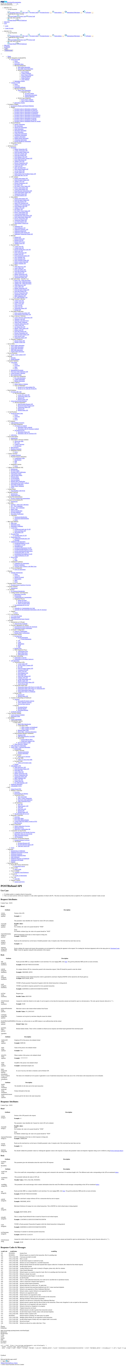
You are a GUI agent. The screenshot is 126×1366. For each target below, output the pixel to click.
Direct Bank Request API (21, 169)
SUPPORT (7, 47)
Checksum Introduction (20, 517)
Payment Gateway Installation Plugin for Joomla (27, 121)
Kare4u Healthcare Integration (22, 141)
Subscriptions (59, 12)
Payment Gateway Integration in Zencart (25, 118)
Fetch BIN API (22, 674)
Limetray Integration (19, 136)
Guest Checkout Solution (18, 715)
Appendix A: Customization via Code (24, 608)
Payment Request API (24, 843)
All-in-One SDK (15, 59)
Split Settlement (15, 857)
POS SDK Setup (19, 818)
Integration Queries (19, 81)
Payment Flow (15, 534)
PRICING (7, 22)
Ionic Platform (25, 72)
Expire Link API (18, 254)
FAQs (16, 144)
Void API (20, 807)
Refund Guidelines (19, 565)
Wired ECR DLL (19, 827)
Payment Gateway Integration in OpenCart (26, 110)
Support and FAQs (19, 881)
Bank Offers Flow (23, 653)
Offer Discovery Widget (20, 744)
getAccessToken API (20, 531)
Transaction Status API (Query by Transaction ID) (31, 688)
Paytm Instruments (23, 637)
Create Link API (18, 246)
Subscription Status (16, 473)
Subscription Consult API (21, 223)
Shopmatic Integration (20, 130)
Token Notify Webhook (20, 322)
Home (9, 56)
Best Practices (15, 447)
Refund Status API (19, 238)
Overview (17, 62)
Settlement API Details (17, 860)
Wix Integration (18, 126)
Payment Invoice (45, 12)
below (116, 1172)
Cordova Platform (26, 73)
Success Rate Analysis (24, 704)
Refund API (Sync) (19, 242)
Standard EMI (21, 735)
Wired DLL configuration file (22, 829)
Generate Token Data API (21, 323)
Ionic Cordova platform (27, 101)
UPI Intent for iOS (19, 430)
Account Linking (29, 93)
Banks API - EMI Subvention (22, 280)
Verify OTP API (22, 671)
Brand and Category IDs (28, 741)
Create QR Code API (23, 395)
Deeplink (16, 540)
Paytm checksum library (116, 1150)
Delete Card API (18, 330)
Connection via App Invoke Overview (24, 832)
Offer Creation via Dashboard (29, 727)
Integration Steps (18, 64)
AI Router (89, 12)
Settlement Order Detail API (22, 232)
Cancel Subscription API (21, 189)
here (66, 961)
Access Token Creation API (25, 665)
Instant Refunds (15, 359)
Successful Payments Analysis (26, 701)
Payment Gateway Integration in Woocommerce (27, 115)
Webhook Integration (16, 784)
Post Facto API (22, 809)
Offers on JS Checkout (24, 756)
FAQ (5, 23)
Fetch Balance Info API (20, 157)
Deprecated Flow (15, 495)
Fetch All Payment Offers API (26, 682)
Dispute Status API (19, 341)
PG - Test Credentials (17, 506)
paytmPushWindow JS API (21, 543)
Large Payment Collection (18, 373)
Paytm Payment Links (17, 413)
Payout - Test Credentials (18, 507)
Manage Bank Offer (23, 730)
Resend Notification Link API (22, 249)
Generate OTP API (23, 670)
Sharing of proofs (19, 577)
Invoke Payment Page (24, 602)
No (8, 1361)
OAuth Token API (19, 172)
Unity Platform (25, 79)
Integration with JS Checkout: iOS (27, 433)
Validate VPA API (19, 161)
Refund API (17, 237)
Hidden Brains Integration (21, 138)
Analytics (17, 699)
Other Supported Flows (24, 801)
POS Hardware (22, 20)
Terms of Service (5, 1363)
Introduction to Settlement (18, 851)
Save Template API (19, 257)
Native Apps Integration (24, 90)
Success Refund (15, 480)
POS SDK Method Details (21, 820)
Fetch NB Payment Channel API (23, 158)
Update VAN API (19, 302)
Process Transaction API (21, 163)
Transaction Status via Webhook (26, 691)
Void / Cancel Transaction (25, 798)
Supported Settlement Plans (18, 855)
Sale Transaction (22, 796)
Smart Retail (12, 20)
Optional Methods (29, 96)
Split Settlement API (19, 228)
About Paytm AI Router (20, 623)
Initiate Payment (22, 600)
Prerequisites (17, 579)
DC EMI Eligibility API (20, 297)
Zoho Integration (18, 129)
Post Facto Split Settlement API (19, 371)
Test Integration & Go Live (21, 605)
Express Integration (23, 753)
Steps (15, 367)
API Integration (15, 660)
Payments (13, 147)
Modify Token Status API (21, 328)
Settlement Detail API (20, 231)
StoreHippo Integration (20, 135)
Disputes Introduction (17, 572)
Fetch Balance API (23, 673)
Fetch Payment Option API (21, 152)
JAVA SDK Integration (17, 347)
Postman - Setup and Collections (20, 504)
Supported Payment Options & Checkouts (25, 626)
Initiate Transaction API (20, 149)
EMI (15, 461)
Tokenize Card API (19, 319)
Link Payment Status (16, 475)
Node (15, 560)
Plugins (16, 764)
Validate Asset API (19, 243)
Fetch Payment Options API (25, 668)
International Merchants (74, 12)
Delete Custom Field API (21, 262)
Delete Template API (20, 263)
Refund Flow (18, 648)
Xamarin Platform (26, 76)
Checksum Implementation (21, 518)
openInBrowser (18, 546)
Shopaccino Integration (20, 127)
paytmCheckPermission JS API (22, 548)
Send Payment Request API (25, 404)
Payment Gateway (15, 12)
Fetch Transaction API (20, 252)
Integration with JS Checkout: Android (28, 429)
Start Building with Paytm (18, 490)
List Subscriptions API (20, 195)
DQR (19, 645)
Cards (19, 642)
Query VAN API (19, 303)
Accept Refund (15, 478)
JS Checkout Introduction (18, 591)
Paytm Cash (22, 16)
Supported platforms (19, 87)
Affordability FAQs (16, 786)
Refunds (13, 358)
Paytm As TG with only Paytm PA (27, 388)
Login (6, 26)
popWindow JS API (19, 545)
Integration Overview (20, 594)
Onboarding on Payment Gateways (23, 659)
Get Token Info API (19, 327)
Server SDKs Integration (17, 345)
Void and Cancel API (23, 846)
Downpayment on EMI (24, 742)
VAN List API (18, 305)
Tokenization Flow (23, 651)
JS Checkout (17, 446)
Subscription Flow (23, 654)
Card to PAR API (19, 325)
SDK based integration (24, 67)
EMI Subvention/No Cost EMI (26, 736)
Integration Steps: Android (25, 427)
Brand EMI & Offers (27, 739)
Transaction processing (31, 95)
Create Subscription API (24, 679)
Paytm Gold (31, 16)
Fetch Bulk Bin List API (21, 175)
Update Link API (19, 248)
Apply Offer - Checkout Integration (20, 747)
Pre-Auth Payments (16, 375)
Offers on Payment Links (24, 762)
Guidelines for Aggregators (21, 563)
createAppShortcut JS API (21, 555)
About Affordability (16, 719)
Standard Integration (23, 752)
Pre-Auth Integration (20, 378)
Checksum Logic (114, 948)
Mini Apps (14, 523)
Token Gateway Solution (21, 384)
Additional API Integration (18, 541)
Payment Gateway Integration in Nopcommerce (27, 116)
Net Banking (17, 460)
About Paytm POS (16, 789)
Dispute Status (15, 477)
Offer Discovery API (20, 266)
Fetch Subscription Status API (22, 192)
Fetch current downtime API (22, 313)
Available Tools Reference (21, 872)
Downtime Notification (17, 484)
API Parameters (18, 837)
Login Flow (14, 528)
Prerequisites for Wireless (21, 793)
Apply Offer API (19, 268)
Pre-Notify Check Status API (22, 186)
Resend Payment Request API (26, 405)
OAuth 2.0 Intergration (20, 875)
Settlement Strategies (16, 854)
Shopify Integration (19, 124)
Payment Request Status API (25, 844)
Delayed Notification (16, 511)
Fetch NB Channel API (24, 676)
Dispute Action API (19, 342)
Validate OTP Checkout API (22, 204)
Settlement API (18, 226)
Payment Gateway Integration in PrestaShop (26, 112)
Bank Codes (14, 509)
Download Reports (23, 710)
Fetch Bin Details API (20, 155)
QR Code (25, 12)
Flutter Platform (25, 78)
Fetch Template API (19, 259)
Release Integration (19, 381)
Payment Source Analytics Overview (21, 585)
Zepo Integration (18, 132)
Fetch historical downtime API (22, 314)
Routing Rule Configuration (22, 633)
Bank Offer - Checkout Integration (27, 732)
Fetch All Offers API (20, 269)
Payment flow (18, 636)
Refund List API (18, 240)
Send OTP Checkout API (21, 203)
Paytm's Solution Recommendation (20, 498)
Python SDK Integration (17, 351)
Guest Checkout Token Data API (23, 317)
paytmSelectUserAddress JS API (23, 554)
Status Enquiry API (23, 806)
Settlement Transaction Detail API (23, 234)
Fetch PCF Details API (20, 153)
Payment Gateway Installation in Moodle (25, 119)
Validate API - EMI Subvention (22, 283)
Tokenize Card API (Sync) (21, 320)
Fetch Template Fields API (21, 260)
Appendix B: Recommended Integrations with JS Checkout (30, 609)
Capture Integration (19, 379)
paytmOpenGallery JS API (21, 552)
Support (13, 861)
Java (15, 558)
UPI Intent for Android (20, 426)
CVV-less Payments (16, 616)
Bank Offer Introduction (24, 724)
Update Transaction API (20, 150)
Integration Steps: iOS (24, 432)
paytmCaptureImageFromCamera (23, 551)
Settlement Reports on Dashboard (20, 858)
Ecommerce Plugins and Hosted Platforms (22, 106)
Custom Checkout (19, 444)
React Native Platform (27, 75)
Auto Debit (14, 362)
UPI (15, 463)
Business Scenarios (16, 449)
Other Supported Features (21, 835)
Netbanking (21, 643)
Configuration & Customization (22, 597)
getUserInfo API (18, 532)
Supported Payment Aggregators (23, 628)
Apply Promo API (19, 272)
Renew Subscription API (21, 187)
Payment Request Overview (22, 840)
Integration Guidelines (17, 526)
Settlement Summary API (21, 229)
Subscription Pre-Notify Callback (20, 483)
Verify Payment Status (24, 603)
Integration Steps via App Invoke (23, 834)
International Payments (17, 370)
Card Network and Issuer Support (20, 619)
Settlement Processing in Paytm (19, 852)
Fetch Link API (18, 251)
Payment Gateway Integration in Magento (25, 109)
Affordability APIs (16, 766)
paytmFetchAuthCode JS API (22, 529)
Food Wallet (13, 16)
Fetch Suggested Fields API (21, 255)
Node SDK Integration (17, 348)
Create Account (9, 28)
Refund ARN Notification (18, 481)
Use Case (17, 878)
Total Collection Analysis (24, 702)
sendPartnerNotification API (22, 538)
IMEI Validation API (20, 296)
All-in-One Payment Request (19, 401)
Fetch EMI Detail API (20, 160)
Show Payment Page (20, 167)
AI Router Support (16, 711)
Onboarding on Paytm (20, 657)
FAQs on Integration (20, 569)
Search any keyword (6, 4)
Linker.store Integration (20, 133)
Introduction (14, 438)
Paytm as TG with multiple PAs (26, 387)
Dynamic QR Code (16, 392)
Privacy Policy (14, 1363)
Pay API (20, 667)
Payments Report (22, 707)
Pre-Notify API (18, 184)
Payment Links (34, 12)
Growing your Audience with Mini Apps (25, 566)
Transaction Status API (20, 164)
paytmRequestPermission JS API (23, 549)
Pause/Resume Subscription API (23, 191)
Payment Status (15, 470)
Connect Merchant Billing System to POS (25, 821)
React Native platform (27, 99)
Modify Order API (23, 681)
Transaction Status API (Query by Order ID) (30, 687)
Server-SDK (14, 557)
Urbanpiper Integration (20, 140)
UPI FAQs (14, 435)
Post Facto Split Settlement (25, 800)
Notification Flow (16, 537)
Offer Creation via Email (28, 728)
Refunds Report (22, 708)
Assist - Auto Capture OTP (18, 354)
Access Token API (19, 170)
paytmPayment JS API (20, 535)
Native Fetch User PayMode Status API (25, 174)
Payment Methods (16, 512)
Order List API (18, 166)
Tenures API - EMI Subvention (22, 282)
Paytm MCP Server (19, 866)
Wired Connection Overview (22, 826)
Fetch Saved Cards (19, 336)
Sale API (20, 804)
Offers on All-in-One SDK (25, 759)
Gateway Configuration (20, 631)
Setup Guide (17, 869)
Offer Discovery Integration (18, 745)
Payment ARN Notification (18, 472)
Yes (4, 1361)
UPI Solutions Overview (17, 422)
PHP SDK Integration (17, 350)
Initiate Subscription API (21, 178)
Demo (16, 61)
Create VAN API (19, 300)
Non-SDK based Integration (25, 68)
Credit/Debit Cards (19, 458)
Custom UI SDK (15, 82)
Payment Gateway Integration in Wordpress (26, 113)
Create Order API (22, 664)
